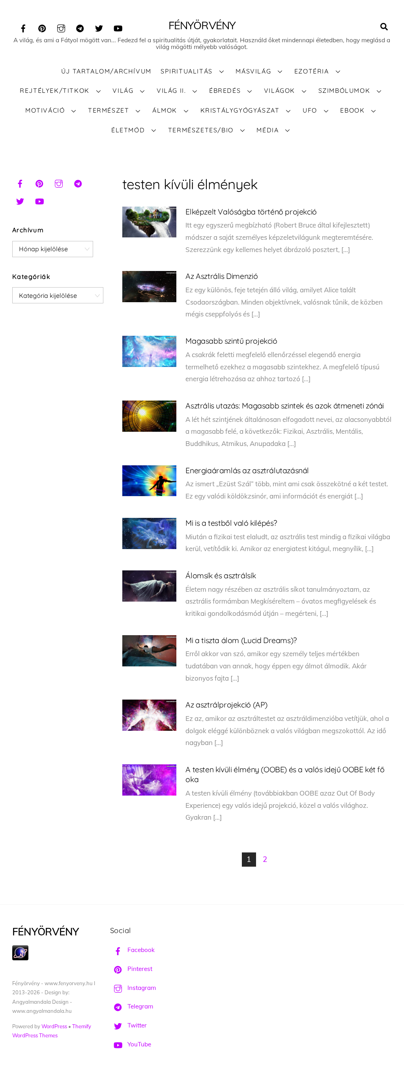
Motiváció (45, 110)
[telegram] (80, 27)
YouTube (138, 1044)
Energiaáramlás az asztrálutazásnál (247, 470)
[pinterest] (42, 27)
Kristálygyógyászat (240, 110)
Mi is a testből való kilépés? (231, 523)
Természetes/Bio (201, 130)
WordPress (54, 1026)
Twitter (136, 1025)
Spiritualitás (187, 71)
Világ (122, 90)
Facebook (140, 950)
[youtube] (118, 27)
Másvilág (253, 71)
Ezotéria (311, 71)
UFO (310, 110)
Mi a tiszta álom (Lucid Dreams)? (240, 640)
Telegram (139, 1006)
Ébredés (225, 90)
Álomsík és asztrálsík (220, 575)
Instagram (141, 987)
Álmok (164, 110)
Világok (279, 90)
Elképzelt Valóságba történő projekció (251, 211)
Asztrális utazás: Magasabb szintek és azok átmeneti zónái (284, 405)
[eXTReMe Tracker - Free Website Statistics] (20, 958)
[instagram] (61, 27)
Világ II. (171, 90)
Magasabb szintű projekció (231, 341)
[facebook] (23, 27)
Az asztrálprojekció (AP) (226, 704)
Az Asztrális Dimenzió (221, 276)
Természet (108, 110)
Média (267, 130)
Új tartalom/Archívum (106, 71)
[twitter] (99, 27)
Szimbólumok (344, 90)
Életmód (128, 130)
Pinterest (139, 969)
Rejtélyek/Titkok (55, 90)
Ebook (352, 110)
